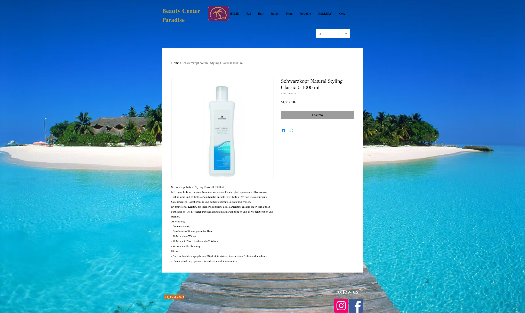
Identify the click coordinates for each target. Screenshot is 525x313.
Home (175, 63)
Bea (167, 10)
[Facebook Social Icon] (356, 306)
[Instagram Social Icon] (341, 306)
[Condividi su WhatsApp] (291, 130)
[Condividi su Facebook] (283, 130)
